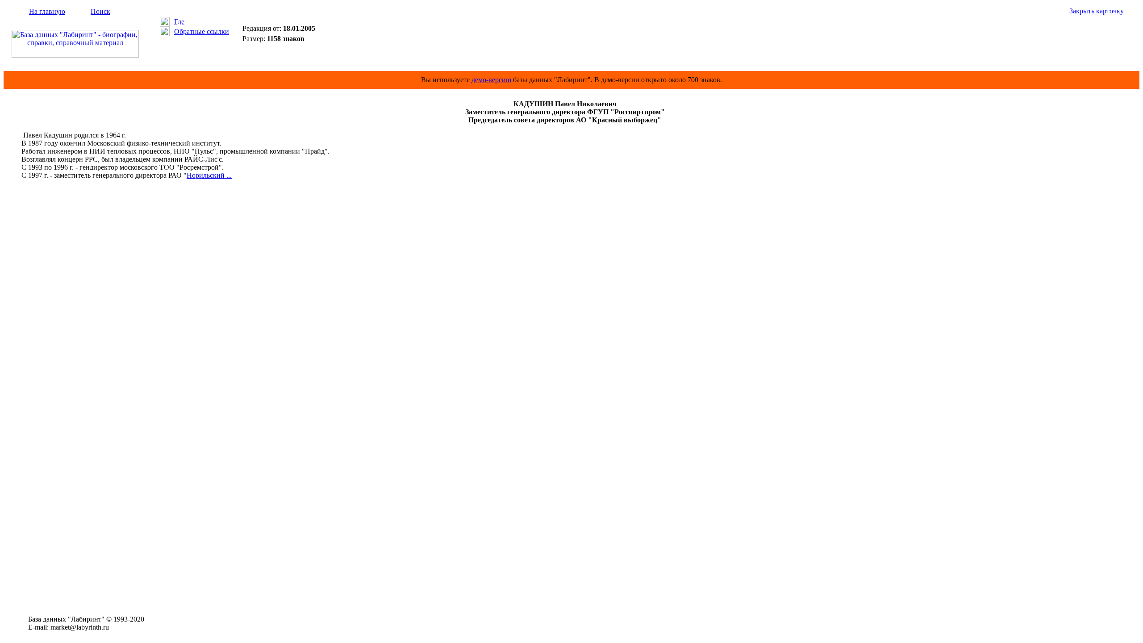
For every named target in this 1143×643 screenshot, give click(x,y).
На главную (47, 11)
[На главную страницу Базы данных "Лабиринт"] (75, 55)
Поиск (100, 11)
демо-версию (491, 80)
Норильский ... (209, 175)
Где (179, 21)
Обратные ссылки (201, 31)
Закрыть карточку (1096, 11)
